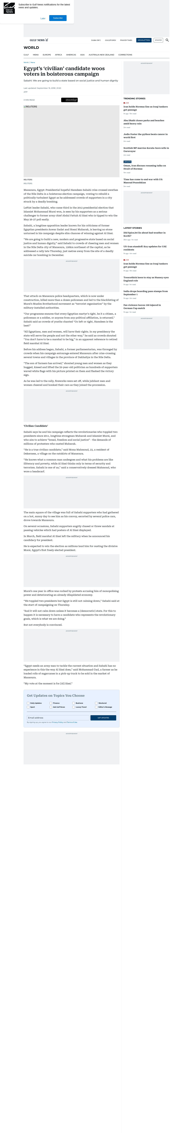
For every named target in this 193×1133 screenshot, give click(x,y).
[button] (26, 40)
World (26, 62)
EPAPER (158, 40)
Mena (33, 62)
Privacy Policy (57, 722)
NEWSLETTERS (144, 40)
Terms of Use (72, 722)
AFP (25, 92)
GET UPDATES (103, 718)
